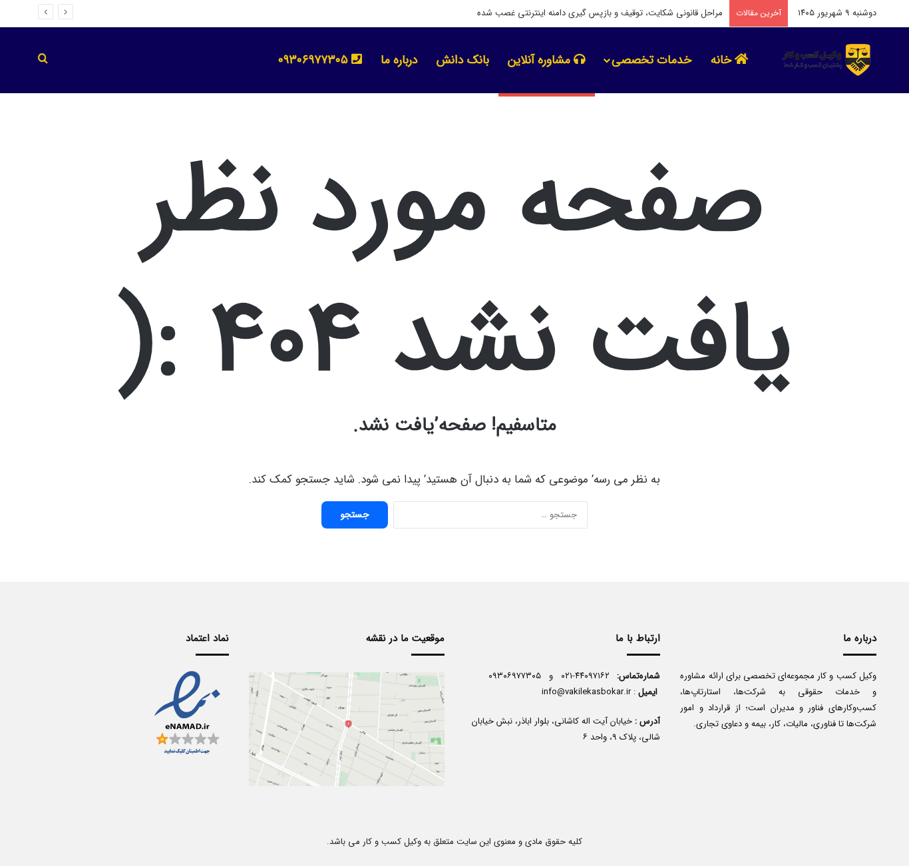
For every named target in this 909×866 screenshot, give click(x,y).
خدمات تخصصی (651, 60)
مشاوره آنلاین (541, 60)
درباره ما (399, 60)
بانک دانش (463, 60)
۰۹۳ (495, 676)
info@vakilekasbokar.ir (586, 692)
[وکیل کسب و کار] (823, 60)
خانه (723, 60)
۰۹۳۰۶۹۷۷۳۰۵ (314, 60)
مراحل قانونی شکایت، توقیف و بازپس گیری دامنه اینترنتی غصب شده (600, 13)
